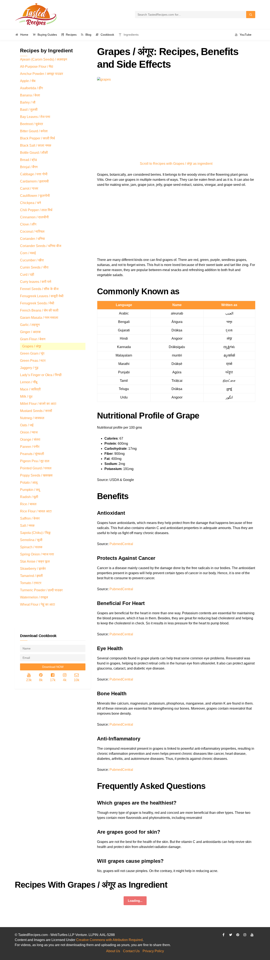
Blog (88, 34)
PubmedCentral (121, 544)
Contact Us (131, 951)
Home (24, 34)
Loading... (135, 900)
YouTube (245, 34)
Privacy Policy (153, 951)
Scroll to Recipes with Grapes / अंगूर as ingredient (176, 163)
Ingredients (131, 34)
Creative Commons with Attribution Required (109, 940)
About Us (113, 951)
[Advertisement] (176, 222)
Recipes (71, 34)
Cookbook (107, 34)
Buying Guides (47, 34)
